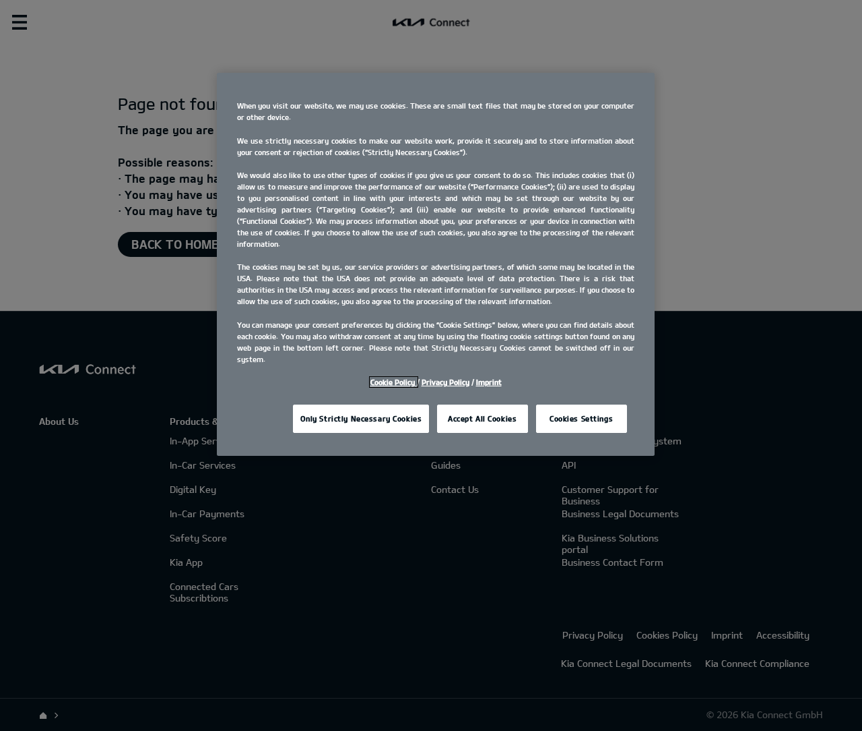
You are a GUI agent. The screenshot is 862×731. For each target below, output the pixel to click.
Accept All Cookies (482, 418)
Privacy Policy (445, 382)
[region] (436, 264)
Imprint (489, 382)
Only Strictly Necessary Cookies (361, 418)
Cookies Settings (581, 418)
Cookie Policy (393, 382)
